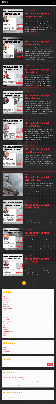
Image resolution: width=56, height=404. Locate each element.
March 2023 (6, 327)
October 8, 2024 (30, 66)
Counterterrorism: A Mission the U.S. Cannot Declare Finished (19, 383)
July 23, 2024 (29, 201)
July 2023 (5, 325)
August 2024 (6, 312)
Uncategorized (7, 351)
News (4, 349)
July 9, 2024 (28, 229)
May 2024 (5, 318)
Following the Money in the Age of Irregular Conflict (16, 385)
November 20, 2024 (30, 10)
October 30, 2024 (30, 38)
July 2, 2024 (28, 255)
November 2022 (7, 331)
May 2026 (5, 298)
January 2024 (6, 323)
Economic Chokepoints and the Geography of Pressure (17, 379)
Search (7, 359)
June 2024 (6, 316)
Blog (4, 347)
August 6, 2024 (29, 145)
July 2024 (5, 314)
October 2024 (6, 310)
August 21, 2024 (29, 119)
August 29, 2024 (30, 92)
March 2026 (6, 300)
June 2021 (5, 335)
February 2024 (7, 321)
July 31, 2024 (28, 173)
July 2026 (5, 296)
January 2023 (6, 329)
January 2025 (6, 306)
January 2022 (6, 333)
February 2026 (7, 302)
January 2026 (6, 304)
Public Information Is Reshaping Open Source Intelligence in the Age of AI (22, 381)
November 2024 (7, 308)
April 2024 (6, 320)
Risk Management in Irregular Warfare (13, 377)
